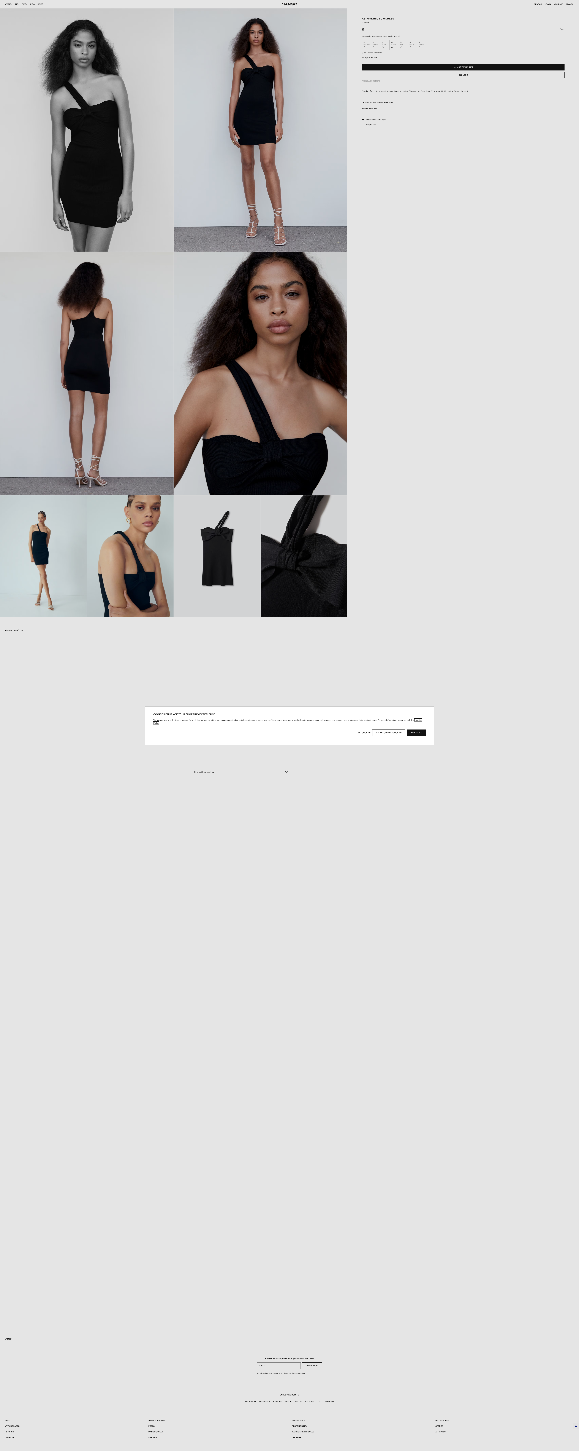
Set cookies (364, 733)
